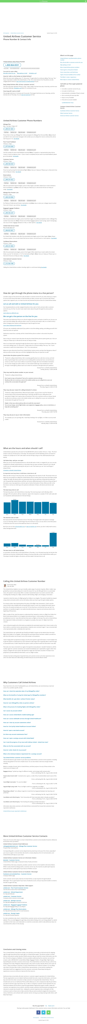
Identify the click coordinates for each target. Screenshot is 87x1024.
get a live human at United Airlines (25, 81)
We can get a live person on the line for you (20, 316)
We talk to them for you (9, 73)
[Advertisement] (30, 107)
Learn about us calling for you (11, 313)
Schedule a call (32, 73)
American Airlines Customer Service (69, 115)
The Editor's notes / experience (68, 77)
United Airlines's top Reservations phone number (70, 59)
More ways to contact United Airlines (69, 79)
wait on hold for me (31, 526)
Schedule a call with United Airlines (12, 470)
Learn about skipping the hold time (12, 325)
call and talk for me (20, 526)
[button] (85, 1)
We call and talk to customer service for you (71, 62)
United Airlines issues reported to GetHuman (15, 811)
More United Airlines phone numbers (69, 67)
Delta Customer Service (66, 113)
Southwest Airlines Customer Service (69, 111)
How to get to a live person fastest (69, 70)
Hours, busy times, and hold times (69, 72)
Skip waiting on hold (22, 73)
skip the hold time (25, 95)
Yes (46, 1006)
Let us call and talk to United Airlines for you (20, 304)
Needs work (51, 1006)
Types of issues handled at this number (70, 74)
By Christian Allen (11, 584)
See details (16, 138)
